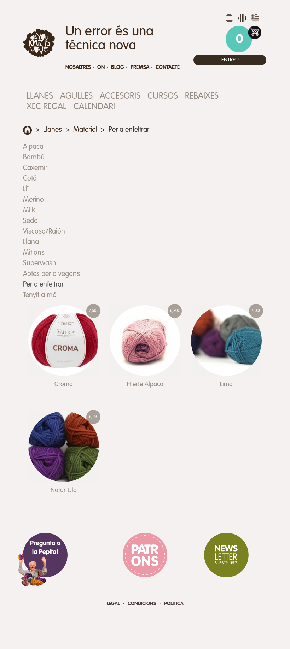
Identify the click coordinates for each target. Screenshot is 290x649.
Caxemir (35, 168)
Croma (63, 384)
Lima (226, 384)
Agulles (76, 96)
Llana (31, 242)
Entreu (230, 60)
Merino (33, 199)
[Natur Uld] (63, 446)
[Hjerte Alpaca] (145, 340)
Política (174, 603)
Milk (29, 210)
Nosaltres (78, 67)
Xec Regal (46, 106)
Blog (117, 67)
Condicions (143, 603)
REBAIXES (202, 96)
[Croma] (63, 340)
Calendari (94, 106)
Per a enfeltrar (43, 284)
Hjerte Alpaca (145, 384)
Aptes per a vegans (51, 274)
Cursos (162, 96)
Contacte (168, 67)
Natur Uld (64, 490)
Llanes (40, 96)
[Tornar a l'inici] (27, 130)
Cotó (30, 178)
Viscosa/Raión (44, 231)
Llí (26, 189)
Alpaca (33, 147)
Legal (114, 603)
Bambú (34, 157)
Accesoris (120, 96)
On (101, 67)
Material (85, 130)
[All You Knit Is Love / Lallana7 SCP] (39, 43)
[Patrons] (145, 555)
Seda (30, 221)
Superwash (39, 263)
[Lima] (226, 340)
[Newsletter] (226, 555)
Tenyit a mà (40, 295)
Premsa (139, 67)
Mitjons (34, 252)
